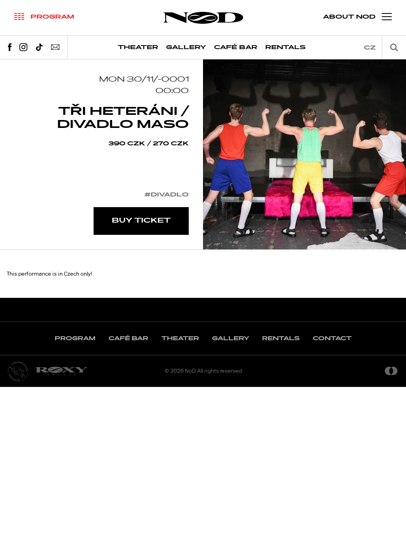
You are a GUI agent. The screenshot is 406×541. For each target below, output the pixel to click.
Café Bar (235, 47)
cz (370, 47)
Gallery (186, 47)
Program (75, 338)
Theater (138, 47)
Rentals (285, 47)
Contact (332, 338)
